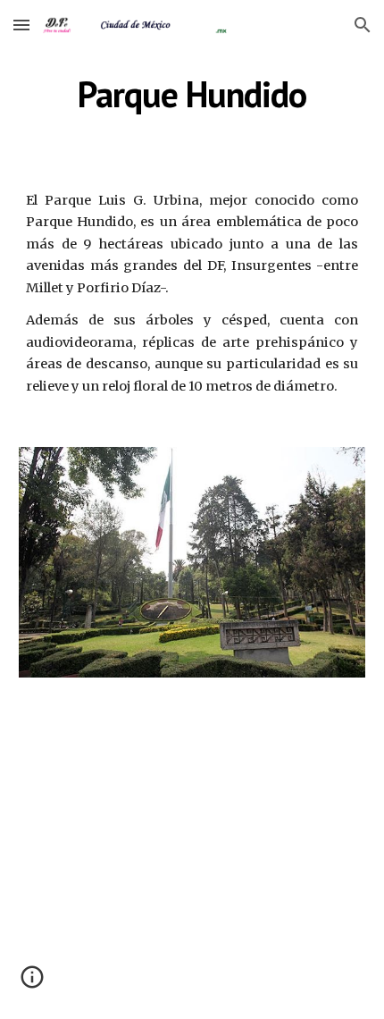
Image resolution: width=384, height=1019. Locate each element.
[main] (192, 94)
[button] (21, 24)
